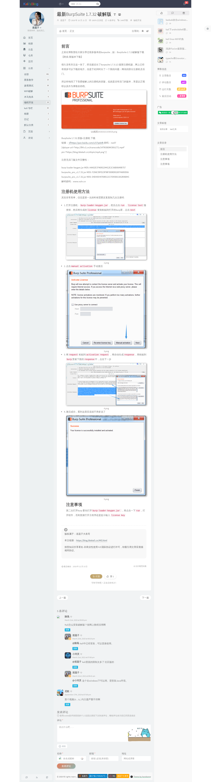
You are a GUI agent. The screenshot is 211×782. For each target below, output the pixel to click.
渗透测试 (36, 85)
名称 (60, 753)
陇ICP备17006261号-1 (98, 776)
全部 (36, 74)
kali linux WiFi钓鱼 (175, 39)
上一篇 (62, 597)
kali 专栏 (36, 108)
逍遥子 (63, 20)
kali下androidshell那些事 (178, 29)
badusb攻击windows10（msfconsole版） (186, 19)
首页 (64, 31)
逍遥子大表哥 (122, 776)
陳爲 (67, 616)
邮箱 (92, 753)
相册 (36, 113)
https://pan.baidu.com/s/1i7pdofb (87, 142)
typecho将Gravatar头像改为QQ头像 (183, 58)
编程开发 (36, 102)
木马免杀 (36, 96)
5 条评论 (111, 20)
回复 (67, 630)
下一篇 (145, 597)
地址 (124, 753)
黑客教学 (36, 79)
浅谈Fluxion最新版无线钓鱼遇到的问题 (185, 48)
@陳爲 (75, 643)
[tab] (161, 13)
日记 (36, 119)
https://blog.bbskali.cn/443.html (91, 540)
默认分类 (36, 125)
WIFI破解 (36, 91)
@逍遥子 (76, 661)
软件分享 (163, 129)
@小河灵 (76, 680)
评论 (60, 720)
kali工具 (173, 129)
